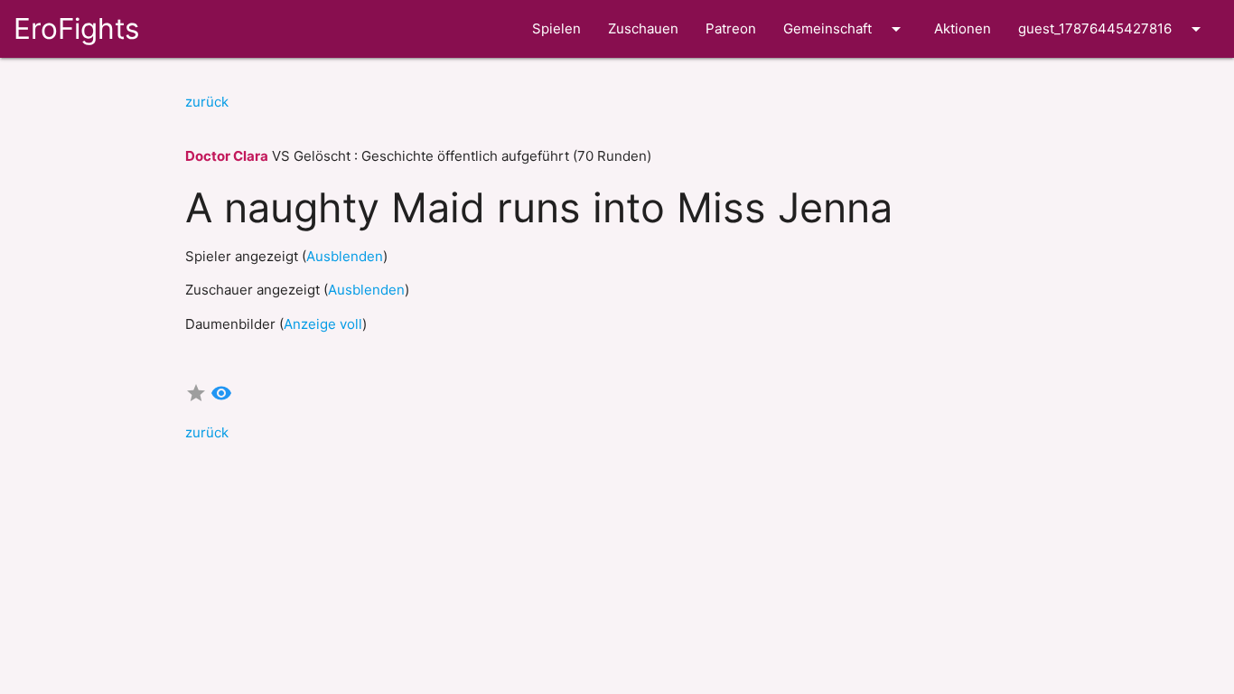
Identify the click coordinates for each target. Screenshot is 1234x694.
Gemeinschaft (845, 29)
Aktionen (962, 28)
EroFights (76, 28)
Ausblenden (344, 256)
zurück (207, 101)
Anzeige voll (323, 324)
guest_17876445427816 (1112, 29)
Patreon (731, 28)
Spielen (556, 28)
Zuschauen (643, 28)
